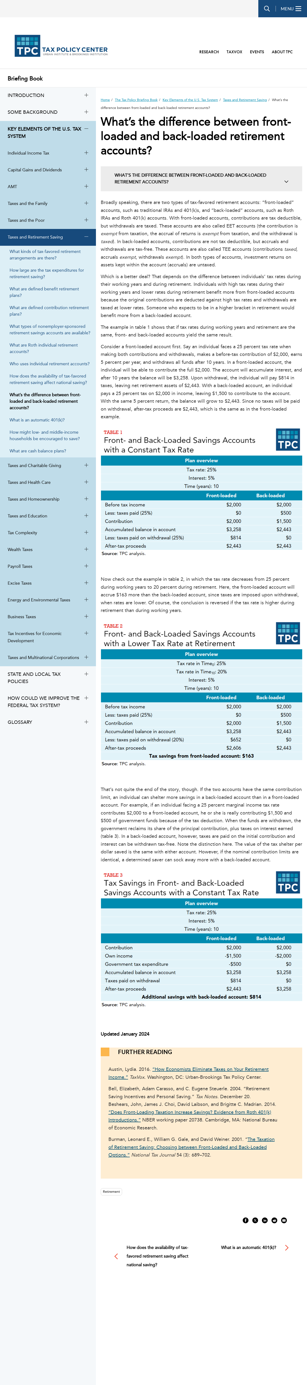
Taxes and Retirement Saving (245, 100)
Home (105, 100)
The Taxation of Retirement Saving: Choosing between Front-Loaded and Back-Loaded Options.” (191, 1147)
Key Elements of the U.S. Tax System (190, 100)
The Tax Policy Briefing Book (136, 100)
